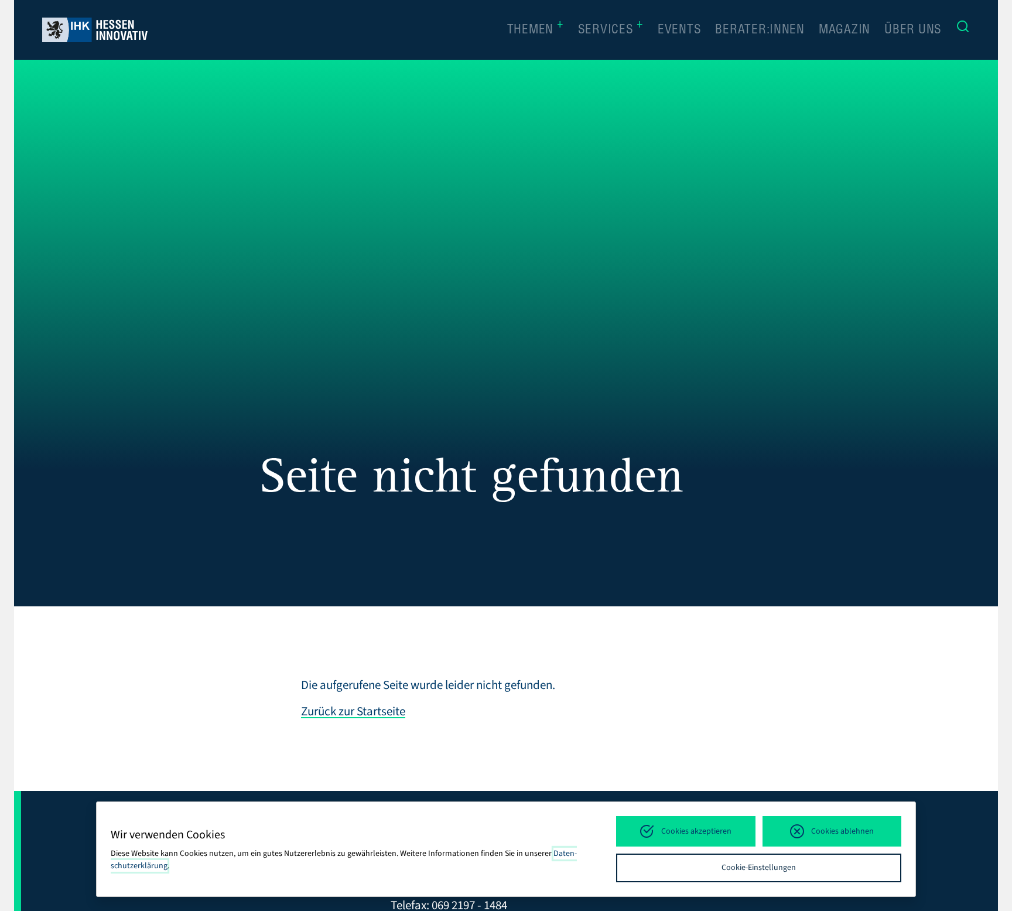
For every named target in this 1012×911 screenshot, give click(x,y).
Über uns (913, 31)
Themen (535, 29)
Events (679, 31)
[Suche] (963, 29)
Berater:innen (760, 31)
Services (611, 29)
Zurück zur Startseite (353, 711)
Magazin (844, 31)
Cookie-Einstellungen (759, 868)
